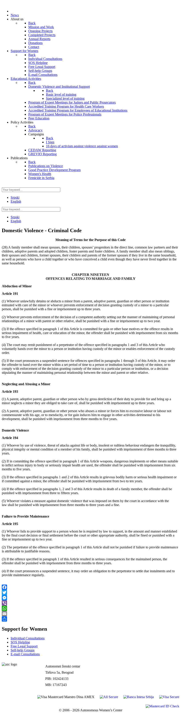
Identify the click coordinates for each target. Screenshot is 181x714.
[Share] (90, 619)
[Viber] (90, 603)
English (16, 201)
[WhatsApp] (90, 608)
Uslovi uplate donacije (162, 662)
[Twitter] (90, 592)
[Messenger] (90, 597)
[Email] (90, 613)
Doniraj (173, 671)
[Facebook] (90, 587)
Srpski (15, 197)
